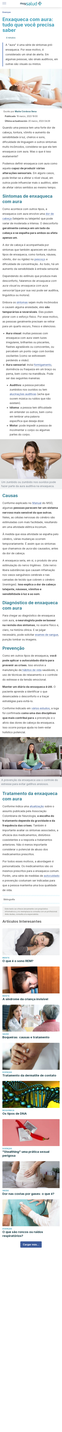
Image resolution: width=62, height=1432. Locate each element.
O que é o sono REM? (17, 961)
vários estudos (40, 708)
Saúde (5, 1034)
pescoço (39, 259)
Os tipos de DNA (14, 1113)
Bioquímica (8, 1110)
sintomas (22, 302)
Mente (5, 958)
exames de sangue (46, 634)
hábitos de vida (32, 670)
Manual (36, 503)
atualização (37, 806)
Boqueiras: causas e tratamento (26, 1037)
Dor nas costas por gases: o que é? (28, 1194)
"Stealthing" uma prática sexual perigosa (25, 1153)
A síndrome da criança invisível (25, 999)
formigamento (42, 364)
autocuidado (51, 875)
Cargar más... (31, 1244)
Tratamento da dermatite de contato (29, 1075)
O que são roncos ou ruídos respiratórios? (22, 1234)
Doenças (6, 12)
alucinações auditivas (23, 394)
